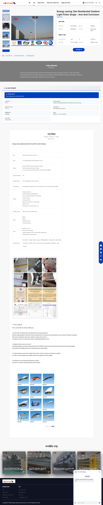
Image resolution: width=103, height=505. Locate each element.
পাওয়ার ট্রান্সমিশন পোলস (23, 497)
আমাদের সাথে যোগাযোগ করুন (53, 3)
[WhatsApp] (100, 249)
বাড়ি (29, 3)
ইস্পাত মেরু (21, 495)
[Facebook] (100, 256)
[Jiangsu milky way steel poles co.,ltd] (10, 3)
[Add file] (75, 502)
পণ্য (34, 3)
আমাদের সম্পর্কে (41, 3)
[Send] (99, 502)
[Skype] (100, 252)
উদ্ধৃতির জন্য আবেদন (65, 3)
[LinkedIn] (100, 259)
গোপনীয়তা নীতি (5, 497)
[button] (6, 50)
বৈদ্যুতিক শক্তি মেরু (22, 492)
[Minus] (99, 472)
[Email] (100, 245)
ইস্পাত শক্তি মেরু (22, 489)
